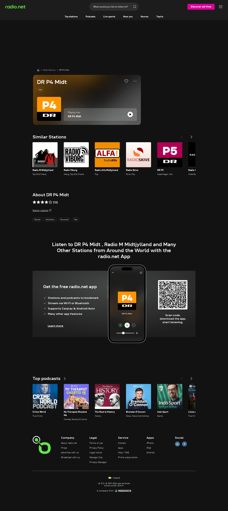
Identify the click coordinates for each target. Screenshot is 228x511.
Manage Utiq (95, 457)
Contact (122, 443)
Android (151, 452)
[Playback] (130, 114)
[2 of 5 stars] (38, 202)
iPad (149, 448)
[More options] (135, 81)
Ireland (116, 478)
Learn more (55, 326)
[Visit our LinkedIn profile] (177, 444)
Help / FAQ (123, 452)
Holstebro (50, 220)
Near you (128, 17)
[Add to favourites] (126, 81)
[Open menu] (221, 7)
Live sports (109, 17)
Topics (159, 17)
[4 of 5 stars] (46, 202)
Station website (40, 210)
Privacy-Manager (98, 462)
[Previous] (182, 136)
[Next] (191, 136)
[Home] (38, 70)
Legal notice (95, 452)
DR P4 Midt (74, 116)
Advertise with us (70, 452)
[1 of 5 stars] (34, 202)
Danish (37, 220)
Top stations (71, 17)
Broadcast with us (70, 457)
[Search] (135, 7)
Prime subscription (128, 457)
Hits (40, 90)
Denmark (64, 220)
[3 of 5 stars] (42, 202)
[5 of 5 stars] (50, 202)
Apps (120, 448)
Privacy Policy (96, 448)
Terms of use (96, 443)
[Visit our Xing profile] (184, 444)
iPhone (150, 443)
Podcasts (90, 17)
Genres (144, 17)
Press (64, 448)
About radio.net (69, 443)
